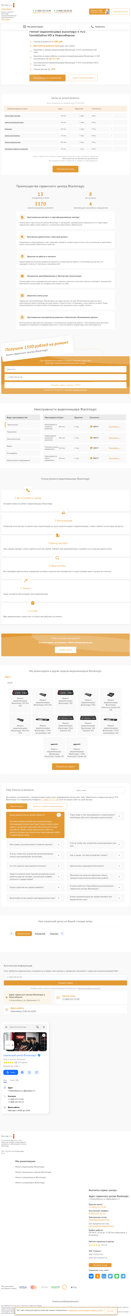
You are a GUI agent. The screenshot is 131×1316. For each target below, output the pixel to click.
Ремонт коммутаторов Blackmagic (30, 1177)
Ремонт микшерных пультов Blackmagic (33, 1172)
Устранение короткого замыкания (16, 149)
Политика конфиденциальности (65, 1301)
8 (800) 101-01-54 (97, 1213)
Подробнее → (115, 427)
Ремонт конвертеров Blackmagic (30, 1182)
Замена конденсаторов (12, 142)
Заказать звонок (65, 650)
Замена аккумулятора (12, 136)
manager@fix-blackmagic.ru (101, 1226)
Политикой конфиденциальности (89, 988)
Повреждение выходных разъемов (50, 438)
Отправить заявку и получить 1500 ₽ (65, 385)
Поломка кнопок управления (51, 448)
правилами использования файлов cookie (86, 1310)
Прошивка (8, 129)
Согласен (110, 1311)
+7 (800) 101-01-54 (64, 11)
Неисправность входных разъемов (51, 426)
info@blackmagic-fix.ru (99, 1219)
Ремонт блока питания (12, 116)
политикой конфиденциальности (76, 390)
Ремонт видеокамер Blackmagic (29, 1166)
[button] (11, 933)
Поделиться (91, 1276)
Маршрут (12, 1072)
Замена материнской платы (14, 122)
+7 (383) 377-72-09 (43, 11)
